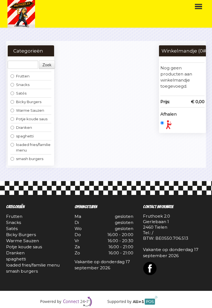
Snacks (23, 84)
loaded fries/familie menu (33, 147)
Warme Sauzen (30, 110)
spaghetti (25, 136)
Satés (21, 93)
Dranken (24, 127)
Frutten (23, 76)
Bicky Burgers (28, 102)
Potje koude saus (31, 119)
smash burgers (30, 158)
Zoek (47, 64)
